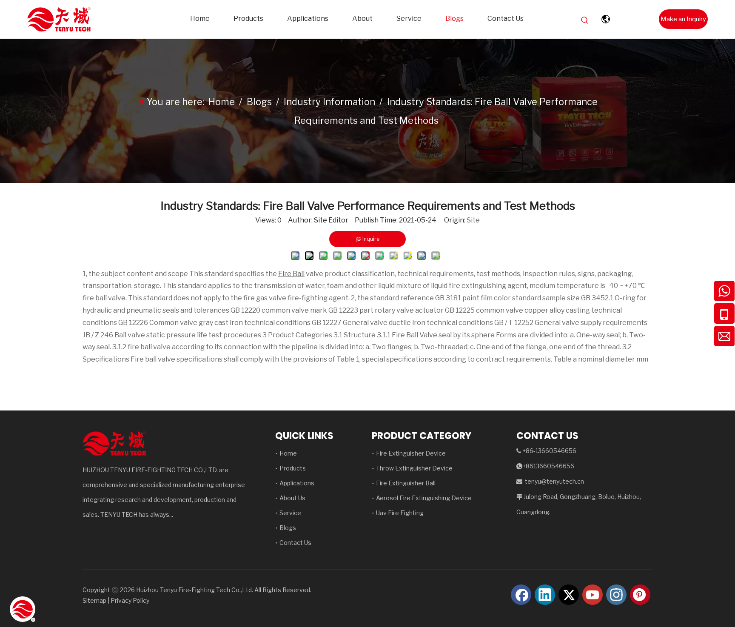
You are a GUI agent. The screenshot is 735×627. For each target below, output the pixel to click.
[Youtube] (592, 594)
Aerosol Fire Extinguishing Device (424, 498)
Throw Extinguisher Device (414, 468)
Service (290, 512)
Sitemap (94, 600)
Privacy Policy (130, 600)
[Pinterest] (640, 594)
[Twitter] (568, 594)
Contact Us (295, 542)
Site (473, 220)
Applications (296, 483)
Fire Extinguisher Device (411, 453)
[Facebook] (521, 594)
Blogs (287, 527)
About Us (292, 498)
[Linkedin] (545, 594)
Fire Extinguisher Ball (406, 483)
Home (288, 453)
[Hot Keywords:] (585, 20)
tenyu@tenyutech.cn (554, 481)
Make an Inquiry (683, 19)
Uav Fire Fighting (400, 512)
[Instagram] (616, 594)
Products (292, 468)
